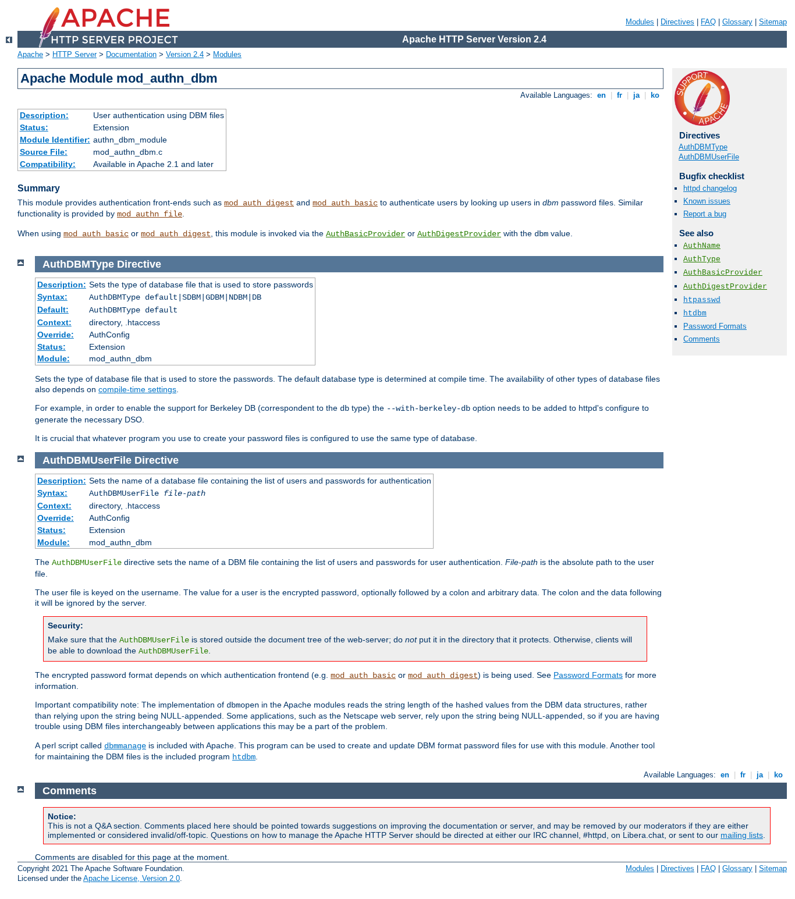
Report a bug (704, 213)
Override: (55, 334)
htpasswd (702, 300)
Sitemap (773, 21)
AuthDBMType (703, 147)
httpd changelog (710, 188)
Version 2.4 (185, 54)
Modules (640, 21)
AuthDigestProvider (459, 234)
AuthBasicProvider (365, 234)
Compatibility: (48, 164)
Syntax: (52, 296)
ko (655, 95)
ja (636, 95)
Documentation (131, 54)
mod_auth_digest (259, 203)
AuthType (702, 259)
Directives (677, 21)
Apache (30, 54)
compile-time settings (137, 389)
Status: (34, 127)
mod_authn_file (149, 214)
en (601, 95)
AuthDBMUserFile (709, 156)
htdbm (695, 313)
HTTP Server (74, 54)
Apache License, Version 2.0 (131, 878)
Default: (53, 309)
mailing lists (742, 835)
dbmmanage (125, 746)
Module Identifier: (55, 139)
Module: (53, 358)
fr (619, 95)
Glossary (737, 21)
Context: (54, 322)
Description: (44, 115)
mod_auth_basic (345, 203)
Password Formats (715, 326)
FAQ (708, 21)
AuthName (702, 245)
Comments (701, 339)
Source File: (44, 152)
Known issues (706, 201)
